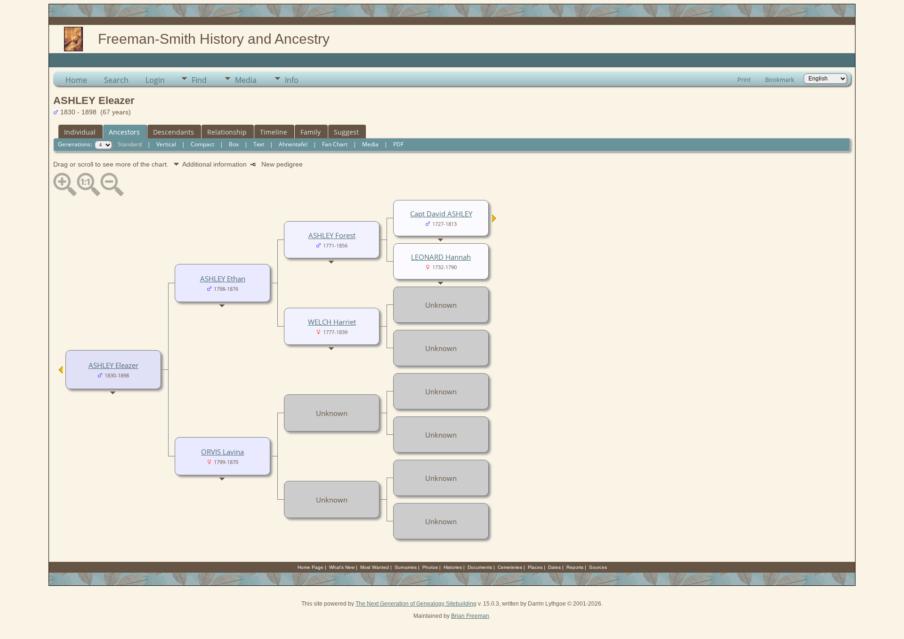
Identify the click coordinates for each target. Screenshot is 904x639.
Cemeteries (510, 567)
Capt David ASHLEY (441, 213)
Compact (202, 144)
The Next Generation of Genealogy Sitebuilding (415, 603)
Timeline (273, 132)
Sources (598, 567)
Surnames (406, 567)
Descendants (173, 132)
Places (535, 567)
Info (292, 80)
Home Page (310, 567)
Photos (430, 567)
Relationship (227, 132)
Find (199, 80)
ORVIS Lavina (222, 451)
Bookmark (779, 79)
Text (258, 144)
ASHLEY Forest (331, 235)
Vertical (166, 144)
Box (234, 144)
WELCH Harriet (332, 322)
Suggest (346, 132)
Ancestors (124, 132)
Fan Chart (334, 144)
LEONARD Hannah (441, 257)
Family (310, 132)
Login (155, 80)
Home (76, 80)
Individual (80, 132)
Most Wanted (374, 567)
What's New (342, 567)
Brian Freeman (470, 616)
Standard (130, 144)
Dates (554, 567)
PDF (398, 144)
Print (744, 79)
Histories (453, 567)
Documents (480, 567)
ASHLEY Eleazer (113, 365)
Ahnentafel (293, 144)
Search (116, 80)
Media (246, 80)
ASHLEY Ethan (222, 278)
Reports (574, 567)
